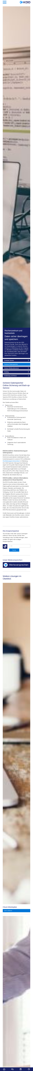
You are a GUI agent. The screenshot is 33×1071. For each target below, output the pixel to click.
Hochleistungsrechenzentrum (11, 461)
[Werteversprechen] (16, 565)
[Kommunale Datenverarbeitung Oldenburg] (25, 2)
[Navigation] (4, 2)
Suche (14, 550)
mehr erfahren (8, 910)
